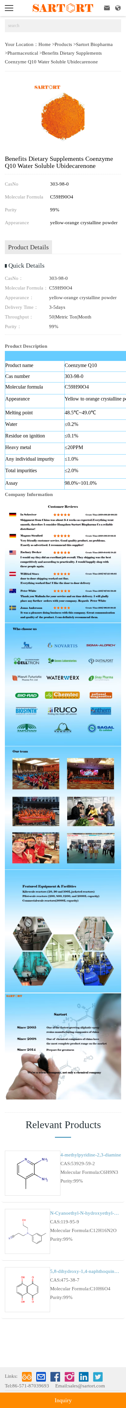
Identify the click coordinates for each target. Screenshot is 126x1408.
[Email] (41, 1377)
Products (63, 44)
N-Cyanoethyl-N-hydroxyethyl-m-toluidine (85, 1213)
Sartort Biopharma (94, 44)
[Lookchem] (27, 1377)
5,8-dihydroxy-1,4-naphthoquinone (85, 1271)
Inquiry (63, 1400)
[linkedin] (84, 1377)
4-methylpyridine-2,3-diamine (90, 1154)
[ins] (69, 1377)
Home (44, 44)
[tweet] (98, 1377)
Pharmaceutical (22, 53)
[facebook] (55, 1377)
